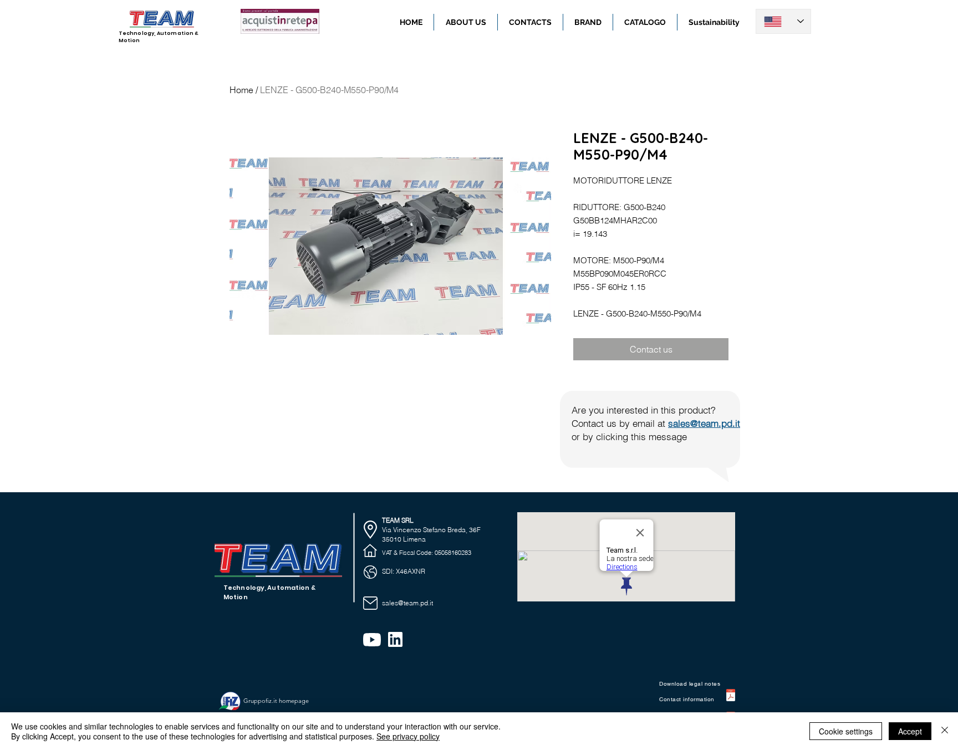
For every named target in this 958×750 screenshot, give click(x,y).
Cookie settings (846, 731)
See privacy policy (408, 736)
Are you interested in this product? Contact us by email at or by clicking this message (656, 423)
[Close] (944, 731)
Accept (910, 731)
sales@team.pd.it (407, 603)
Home (241, 89)
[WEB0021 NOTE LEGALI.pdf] (730, 696)
